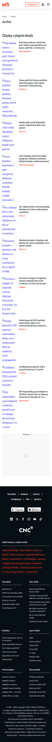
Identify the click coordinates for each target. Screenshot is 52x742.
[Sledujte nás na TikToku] (41, 519)
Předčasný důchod (36, 677)
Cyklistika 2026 (35, 660)
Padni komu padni (9, 652)
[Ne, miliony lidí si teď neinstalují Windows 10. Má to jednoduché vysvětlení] (9, 220)
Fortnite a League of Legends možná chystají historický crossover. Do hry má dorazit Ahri (32, 281)
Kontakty (11, 494)
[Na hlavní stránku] (5, 4)
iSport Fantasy (17, 554)
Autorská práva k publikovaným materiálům (25, 719)
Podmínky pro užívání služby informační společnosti (25, 722)
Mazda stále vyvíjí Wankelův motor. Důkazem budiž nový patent (32, 125)
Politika (5, 630)
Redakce (24, 494)
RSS (27, 499)
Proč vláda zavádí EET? (11, 648)
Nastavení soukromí (16, 729)
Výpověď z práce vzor (10, 655)
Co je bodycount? (9, 608)
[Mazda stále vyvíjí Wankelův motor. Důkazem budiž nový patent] (9, 136)
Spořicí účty (33, 680)
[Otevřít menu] (48, 4)
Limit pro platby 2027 (37, 684)
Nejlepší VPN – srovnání (11, 692)
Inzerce (36, 494)
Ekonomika (34, 669)
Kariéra (37, 499)
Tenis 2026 (33, 649)
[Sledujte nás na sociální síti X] (17, 519)
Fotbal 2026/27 (35, 641)
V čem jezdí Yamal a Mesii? (12, 596)
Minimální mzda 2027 (37, 692)
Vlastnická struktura (34, 729)
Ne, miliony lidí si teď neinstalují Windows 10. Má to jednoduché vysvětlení (34, 209)
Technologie (8, 669)
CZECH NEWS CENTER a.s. (36, 707)
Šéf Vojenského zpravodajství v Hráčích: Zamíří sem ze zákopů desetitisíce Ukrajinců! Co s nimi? (33, 394)
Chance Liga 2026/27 (14, 572)
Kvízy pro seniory (9, 600)
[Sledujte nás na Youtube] (35, 519)
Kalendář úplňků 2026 (10, 604)
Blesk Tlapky (26, 550)
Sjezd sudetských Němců (12, 644)
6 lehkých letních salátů (38, 621)
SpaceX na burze (8, 677)
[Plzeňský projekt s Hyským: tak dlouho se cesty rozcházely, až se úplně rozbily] (9, 256)
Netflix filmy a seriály (10, 696)
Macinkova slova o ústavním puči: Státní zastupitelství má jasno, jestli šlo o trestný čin (32, 45)
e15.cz (4, 16)
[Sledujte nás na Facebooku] (23, 519)
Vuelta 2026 (31, 572)
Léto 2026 (33, 582)
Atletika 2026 (34, 657)
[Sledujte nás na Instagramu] (29, 519)
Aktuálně (6, 582)
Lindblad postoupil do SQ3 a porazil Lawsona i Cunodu (32, 368)
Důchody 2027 (35, 688)
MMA (31, 638)
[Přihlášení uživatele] (43, 4)
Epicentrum (6, 589)
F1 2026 (32, 653)
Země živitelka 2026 (37, 696)
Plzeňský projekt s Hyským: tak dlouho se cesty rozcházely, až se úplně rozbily (34, 243)
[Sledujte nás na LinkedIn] (11, 519)
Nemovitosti (16, 559)
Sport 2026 (34, 630)
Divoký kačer (7, 659)
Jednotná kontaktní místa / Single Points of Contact (25, 732)
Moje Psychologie (10, 550)
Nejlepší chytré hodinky (11, 688)
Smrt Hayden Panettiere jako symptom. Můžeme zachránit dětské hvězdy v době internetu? (34, 159)
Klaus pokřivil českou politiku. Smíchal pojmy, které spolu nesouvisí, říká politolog (33, 83)
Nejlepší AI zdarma (9, 684)
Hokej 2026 (33, 645)
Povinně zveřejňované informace (32, 735)
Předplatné (16, 499)
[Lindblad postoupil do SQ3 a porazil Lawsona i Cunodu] (9, 376)
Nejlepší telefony (8, 680)
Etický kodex (12, 735)
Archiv (13, 16)
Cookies (42, 725)
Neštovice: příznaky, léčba (12, 593)
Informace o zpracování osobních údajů (21, 725)
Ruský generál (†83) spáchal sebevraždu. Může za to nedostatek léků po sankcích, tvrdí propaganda (32, 323)
